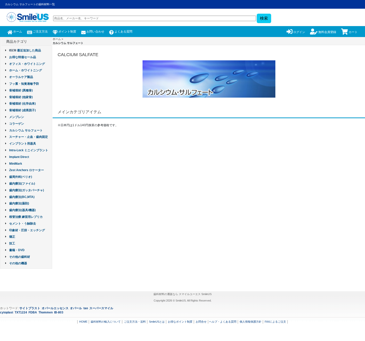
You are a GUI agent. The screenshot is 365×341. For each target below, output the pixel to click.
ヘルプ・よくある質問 (222, 321)
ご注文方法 (40, 31)
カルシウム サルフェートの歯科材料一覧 (30, 4)
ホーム (17, 31)
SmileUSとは (157, 321)
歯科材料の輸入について (106, 321)
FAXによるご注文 (275, 321)
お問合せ (201, 321)
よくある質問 (123, 31)
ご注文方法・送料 (135, 321)
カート (353, 32)
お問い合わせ (95, 31)
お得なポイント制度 (180, 321)
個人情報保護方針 (250, 321)
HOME (83, 321)
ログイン (298, 32)
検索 (264, 18)
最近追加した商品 (29, 50)
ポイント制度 (67, 31)
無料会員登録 (327, 32)
